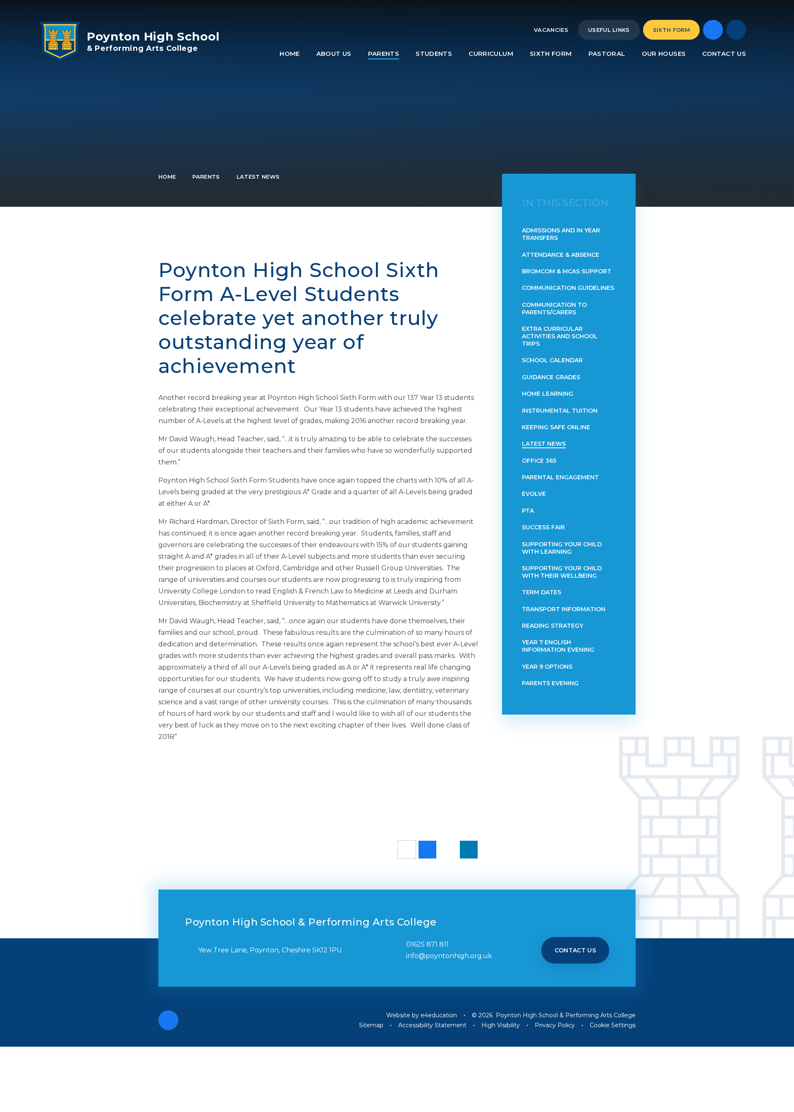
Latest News (258, 176)
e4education (439, 1015)
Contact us (575, 950)
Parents (206, 176)
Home (167, 176)
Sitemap (371, 1025)
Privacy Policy (555, 1025)
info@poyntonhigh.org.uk (449, 956)
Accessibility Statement (432, 1025)
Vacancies (551, 29)
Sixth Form (671, 29)
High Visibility (500, 1025)
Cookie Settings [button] (613, 1025)
